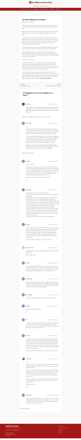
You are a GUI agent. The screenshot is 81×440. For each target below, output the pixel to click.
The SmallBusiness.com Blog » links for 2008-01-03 (38, 116)
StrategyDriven (30, 153)
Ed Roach (28, 161)
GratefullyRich (29, 278)
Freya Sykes (28, 189)
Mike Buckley (29, 123)
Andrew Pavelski (29, 247)
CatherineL (28, 104)
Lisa (27, 319)
